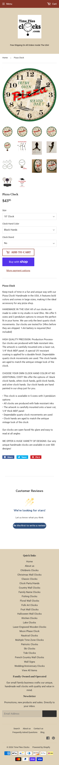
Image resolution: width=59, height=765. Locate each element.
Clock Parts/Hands (29, 583)
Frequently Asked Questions (24, 732)
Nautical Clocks (29, 635)
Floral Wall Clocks (29, 600)
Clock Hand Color (10, 223)
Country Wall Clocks (29, 587)
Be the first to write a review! (30, 525)
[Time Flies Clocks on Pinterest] (53, 738)
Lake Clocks (29, 622)
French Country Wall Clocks (29, 657)
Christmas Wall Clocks (29, 574)
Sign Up (49, 713)
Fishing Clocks (29, 596)
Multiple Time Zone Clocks (29, 640)
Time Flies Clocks (21, 747)
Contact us (38, 728)
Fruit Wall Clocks (30, 609)
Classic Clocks (29, 579)
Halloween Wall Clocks (29, 613)
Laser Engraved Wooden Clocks (29, 627)
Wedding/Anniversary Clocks (29, 666)
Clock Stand (8, 237)
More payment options (18, 270)
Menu (9, 4)
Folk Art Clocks (29, 605)
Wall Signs (29, 661)
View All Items (29, 670)
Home (5, 57)
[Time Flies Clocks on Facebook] (48, 738)
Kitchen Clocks (29, 618)
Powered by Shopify (41, 747)
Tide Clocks (29, 653)
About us (29, 566)
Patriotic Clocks (29, 644)
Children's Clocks (29, 570)
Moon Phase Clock (29, 631)
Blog (42, 732)
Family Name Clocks (29, 592)
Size (4, 210)
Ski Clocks (29, 648)
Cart (54, 4)
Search (17, 728)
